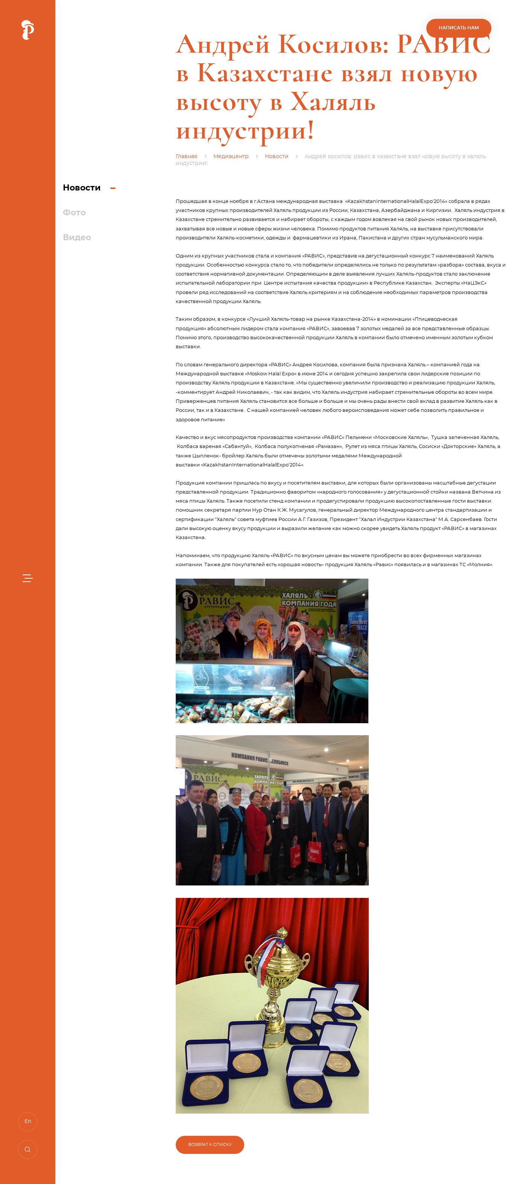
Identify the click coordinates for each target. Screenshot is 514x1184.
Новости (82, 188)
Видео (77, 237)
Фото (74, 213)
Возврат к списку (210, 1145)
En (27, 1121)
